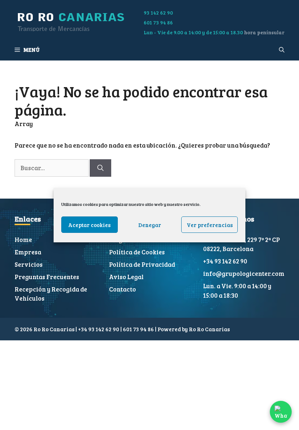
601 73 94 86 (158, 22)
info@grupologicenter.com (243, 273)
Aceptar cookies (89, 224)
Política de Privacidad (142, 264)
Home (23, 239)
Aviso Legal (126, 277)
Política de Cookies (137, 252)
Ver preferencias (210, 224)
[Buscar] (100, 168)
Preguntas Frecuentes (47, 277)
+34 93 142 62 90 (225, 261)
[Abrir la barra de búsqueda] (282, 49)
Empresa (28, 252)
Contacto (122, 289)
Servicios (29, 264)
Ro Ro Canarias (209, 329)
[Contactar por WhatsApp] (281, 412)
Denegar (149, 224)
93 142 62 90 (158, 12)
